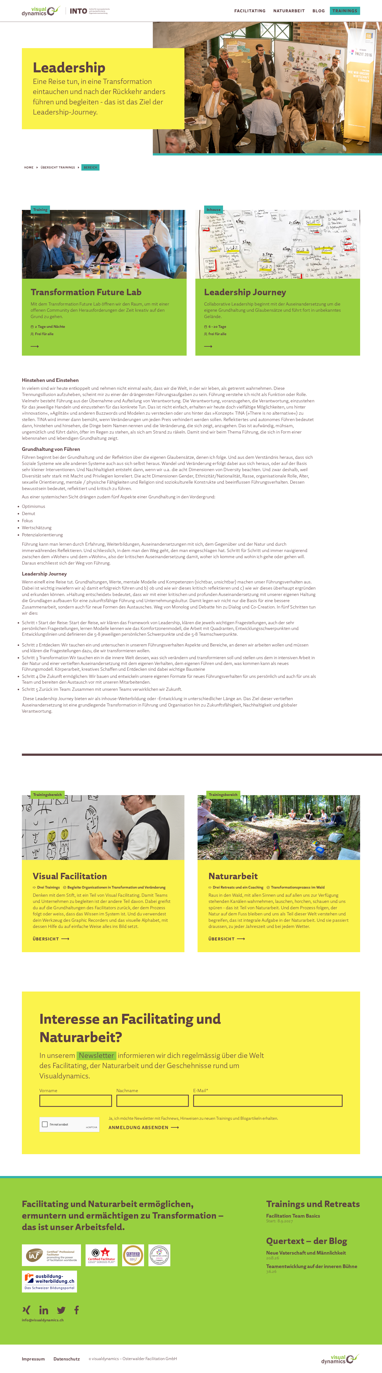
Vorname (48, 1090)
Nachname (127, 1090)
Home (29, 167)
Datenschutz (67, 1358)
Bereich (90, 167)
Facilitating (250, 10)
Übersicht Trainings (58, 167)
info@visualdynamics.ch (43, 1320)
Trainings (345, 10)
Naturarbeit (289, 10)
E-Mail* (200, 1090)
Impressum (33, 1358)
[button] (250, 11)
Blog (319, 10)
